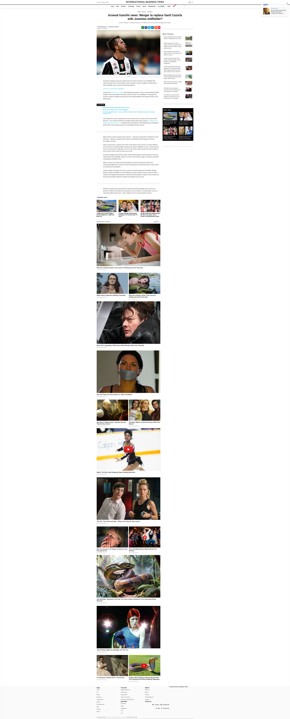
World (98, 694)
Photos (99, 709)
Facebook (165, 704)
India (98, 689)
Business (123, 6)
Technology (131, 6)
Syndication (124, 694)
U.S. (122, 713)
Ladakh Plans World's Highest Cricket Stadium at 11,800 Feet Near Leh (105, 215)
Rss (158, 708)
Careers (147, 694)
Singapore (123, 708)
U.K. (122, 710)
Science (138, 6)
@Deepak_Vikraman (114, 26)
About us (147, 689)
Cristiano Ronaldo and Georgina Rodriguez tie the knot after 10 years (128, 215)
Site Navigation (149, 697)
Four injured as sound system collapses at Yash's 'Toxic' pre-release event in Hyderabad (172, 96)
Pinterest (165, 708)
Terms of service (125, 697)
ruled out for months (117, 92)
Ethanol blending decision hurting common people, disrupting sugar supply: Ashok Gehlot (172, 76)
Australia (123, 703)
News (117, 6)
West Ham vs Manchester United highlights (115, 109)
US (97, 692)
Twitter (156, 704)
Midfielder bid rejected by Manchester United (116, 107)
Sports (144, 6)
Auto (98, 706)
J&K (174, 6)
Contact (147, 699)
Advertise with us (125, 689)
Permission (124, 692)
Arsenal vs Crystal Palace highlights (113, 89)
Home (112, 6)
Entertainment (151, 6)
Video (169, 6)
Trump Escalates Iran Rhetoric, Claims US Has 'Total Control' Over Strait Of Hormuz (173, 53)
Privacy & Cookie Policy (127, 699)
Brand (146, 692)
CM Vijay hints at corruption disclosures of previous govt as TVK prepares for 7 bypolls (172, 89)
